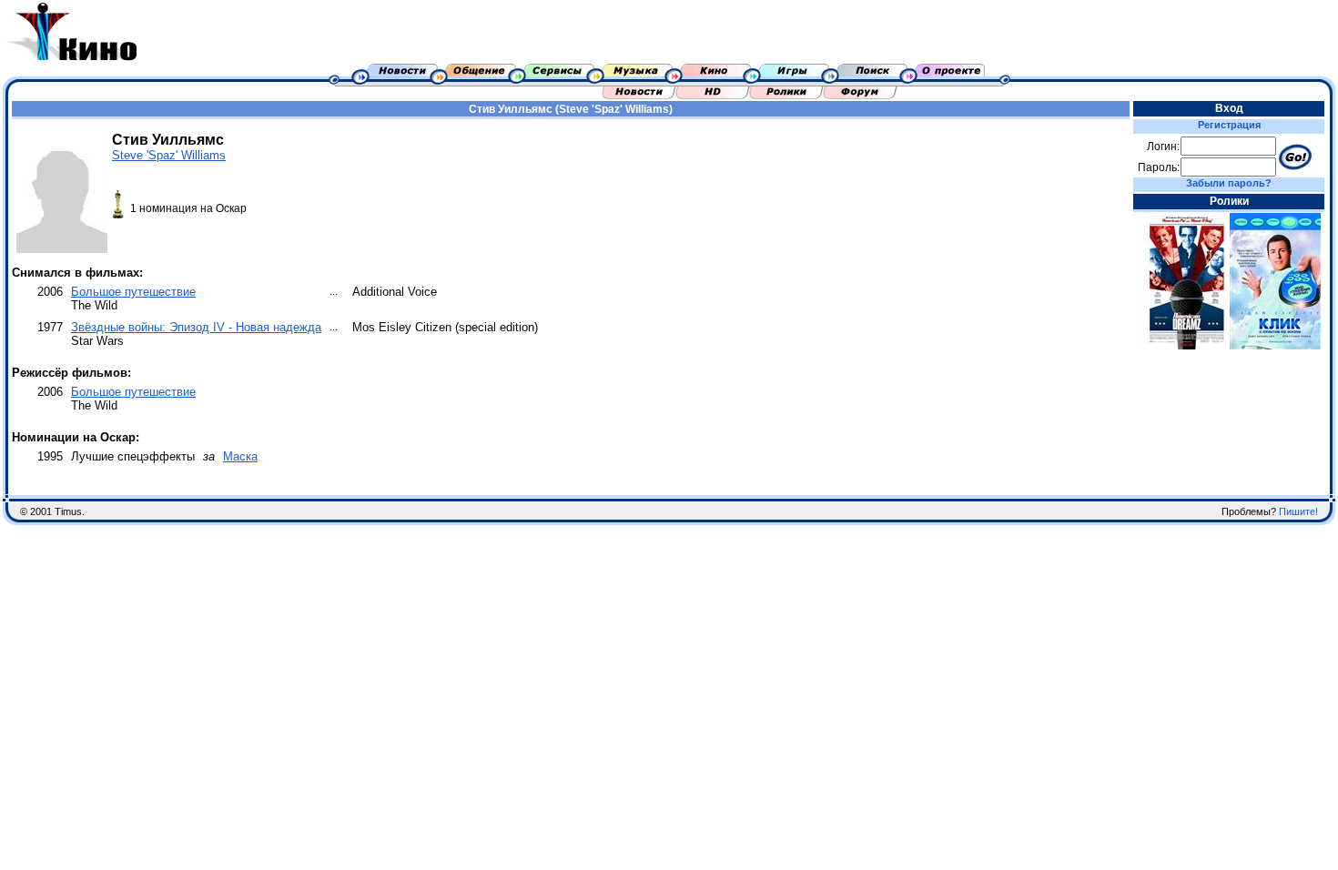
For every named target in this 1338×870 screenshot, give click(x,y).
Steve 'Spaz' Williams (169, 155)
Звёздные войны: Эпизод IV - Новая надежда (196, 327)
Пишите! (1298, 511)
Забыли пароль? (1229, 182)
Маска (240, 456)
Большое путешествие (133, 291)
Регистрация (1229, 124)
